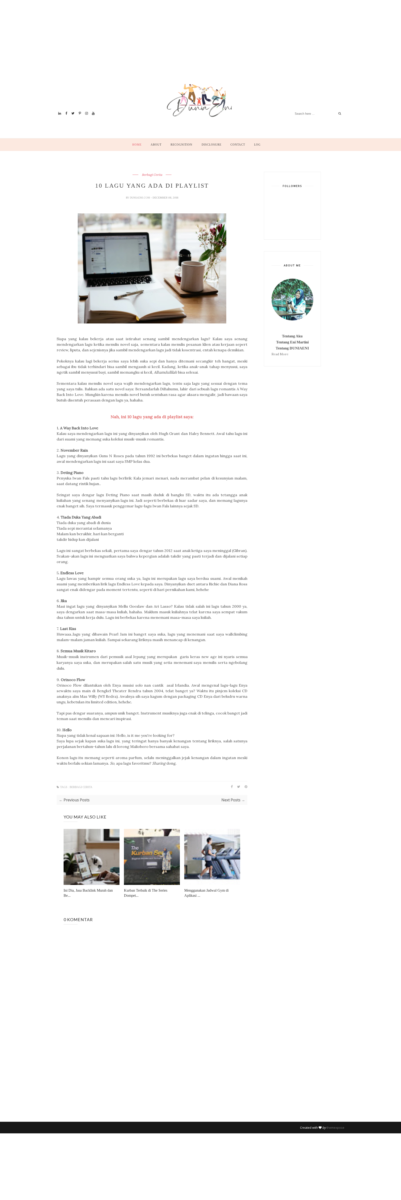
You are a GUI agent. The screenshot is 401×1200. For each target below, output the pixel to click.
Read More (280, 354)
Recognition (181, 144)
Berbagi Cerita (152, 175)
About (156, 144)
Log (257, 144)
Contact (237, 144)
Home (137, 144)
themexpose (335, 1127)
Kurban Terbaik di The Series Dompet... (145, 892)
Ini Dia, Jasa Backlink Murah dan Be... (88, 892)
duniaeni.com (140, 197)
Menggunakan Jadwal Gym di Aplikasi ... (206, 892)
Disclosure (211, 144)
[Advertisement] (196, 47)
